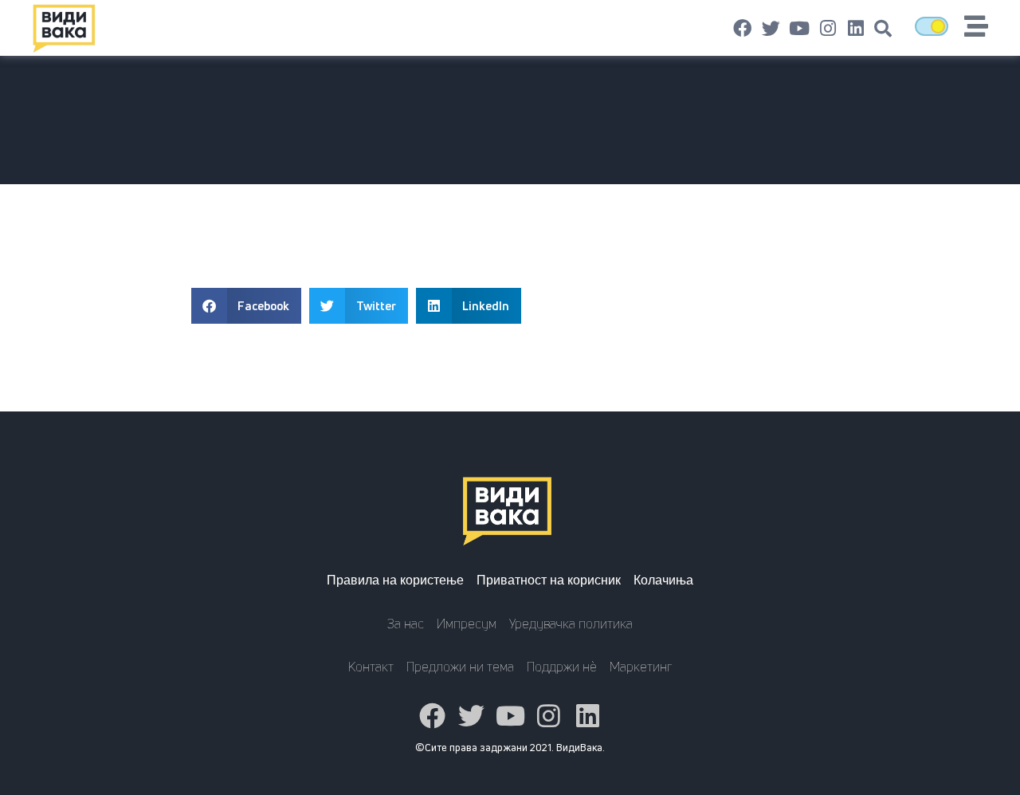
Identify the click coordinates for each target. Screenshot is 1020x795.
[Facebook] (743, 29)
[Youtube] (799, 29)
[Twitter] (771, 29)
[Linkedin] (856, 29)
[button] (883, 29)
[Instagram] (828, 29)
